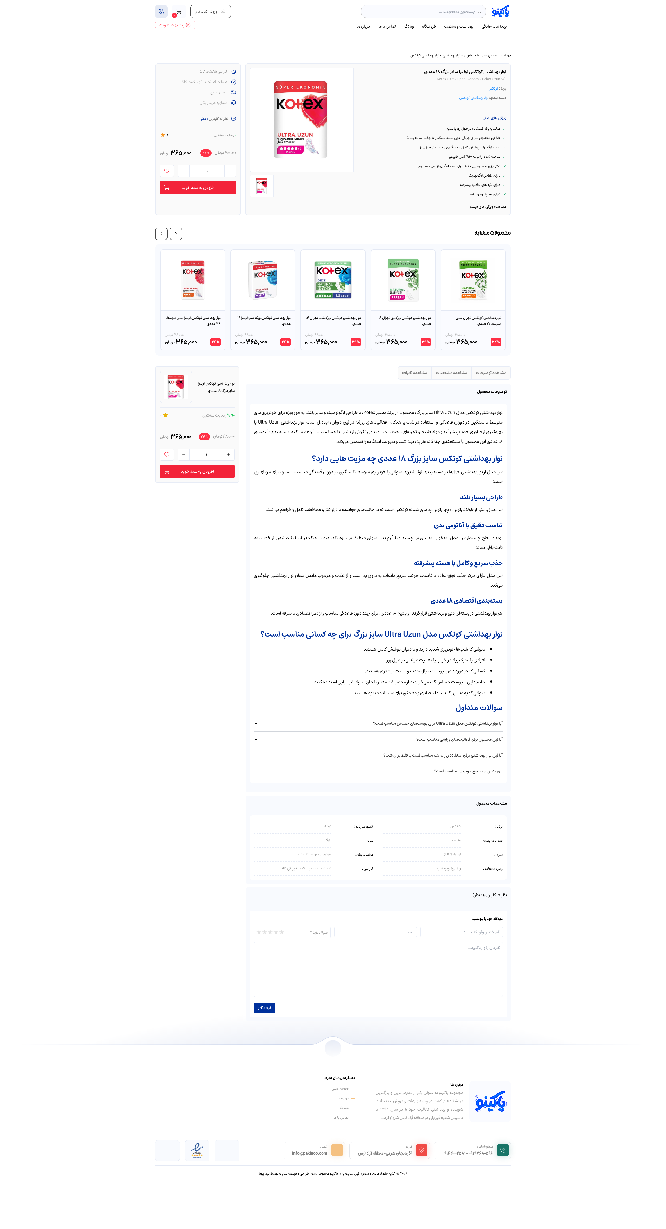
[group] (473, 299)
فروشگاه (429, 26)
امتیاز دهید (319, 932)
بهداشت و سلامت (458, 26)
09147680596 (481, 1153)
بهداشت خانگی (494, 26)
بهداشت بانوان (474, 55)
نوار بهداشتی (451, 55)
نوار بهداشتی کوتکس (424, 55)
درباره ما (363, 26)
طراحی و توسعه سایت (294, 1173)
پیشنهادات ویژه (171, 25)
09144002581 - (455, 1153)
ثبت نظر (264, 1008)
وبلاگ (409, 26)
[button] (176, 234)
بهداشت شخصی (499, 55)
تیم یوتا (264, 1173)
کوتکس (493, 88)
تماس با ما (387, 26)
